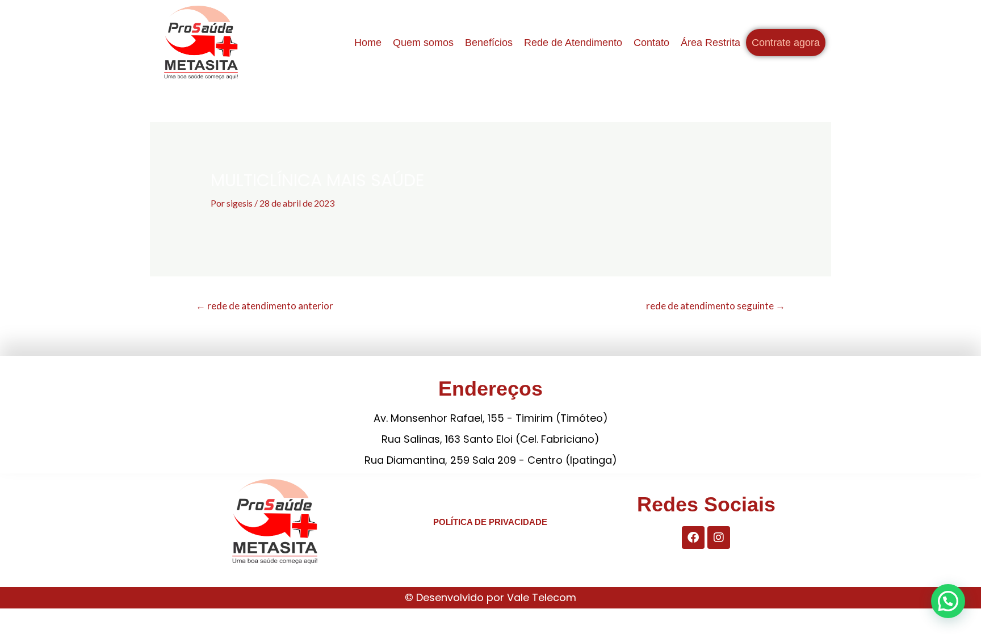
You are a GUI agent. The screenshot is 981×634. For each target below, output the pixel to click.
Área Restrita (710, 42)
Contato (651, 42)
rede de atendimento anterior (264, 306)
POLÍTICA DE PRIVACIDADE (490, 522)
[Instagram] (718, 537)
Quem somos (423, 42)
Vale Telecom (541, 597)
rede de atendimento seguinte (715, 306)
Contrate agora (786, 42)
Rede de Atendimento (573, 42)
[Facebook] (693, 537)
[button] (948, 601)
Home (368, 42)
